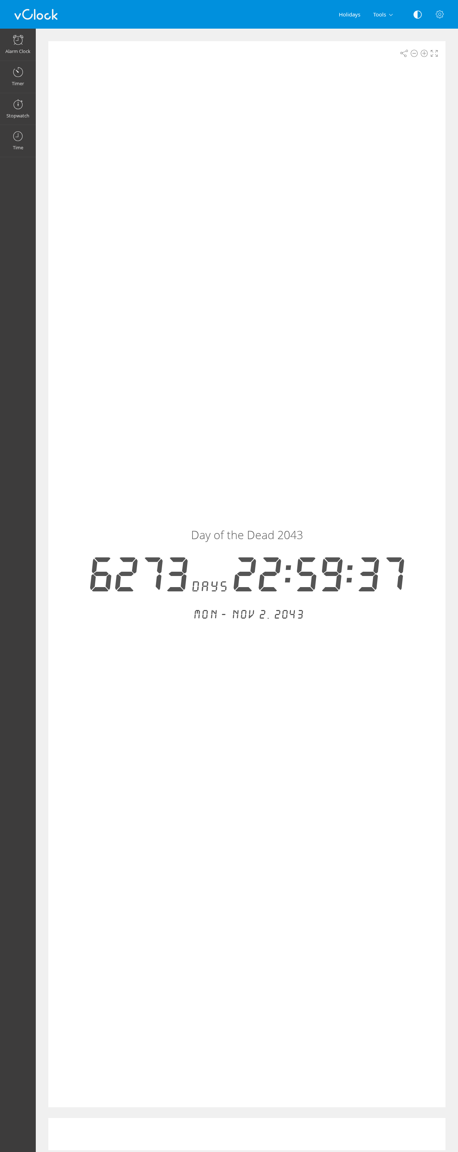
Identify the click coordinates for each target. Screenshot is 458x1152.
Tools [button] (379, 14)
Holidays (349, 14)
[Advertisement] (246, 1134)
